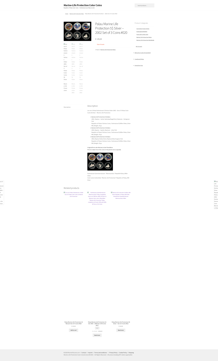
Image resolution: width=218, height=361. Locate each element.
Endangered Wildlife (142, 31)
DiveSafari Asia (139, 65)
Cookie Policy (123, 352)
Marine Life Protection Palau (77, 13)
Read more (97, 335)
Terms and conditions (100, 352)
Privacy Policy (113, 352)
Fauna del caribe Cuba (142, 34)
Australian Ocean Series (143, 28)
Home (66, 13)
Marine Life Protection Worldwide (145, 40)
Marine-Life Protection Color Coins (83, 5)
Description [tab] (67, 107)
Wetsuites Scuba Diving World (143, 53)
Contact (83, 352)
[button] (88, 24)
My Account (139, 46)
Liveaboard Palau (139, 59)
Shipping (131, 352)
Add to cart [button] (74, 330)
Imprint (90, 352)
